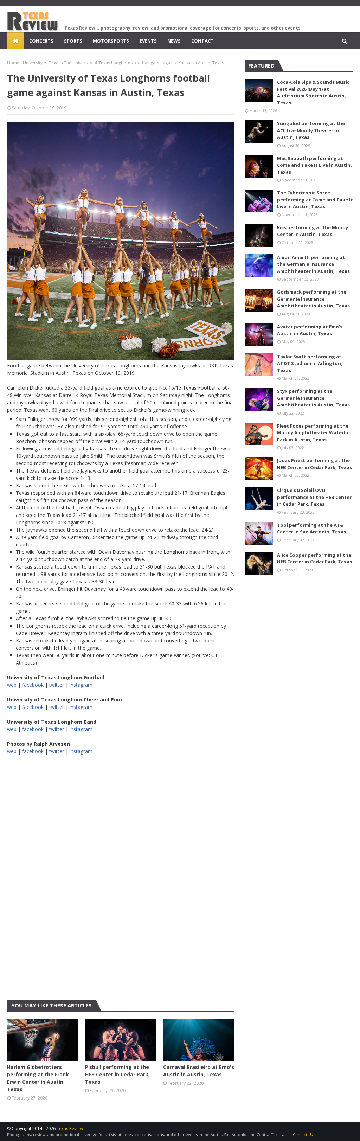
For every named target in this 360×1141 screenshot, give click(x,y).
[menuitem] (15, 40)
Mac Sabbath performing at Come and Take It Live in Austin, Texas (314, 165)
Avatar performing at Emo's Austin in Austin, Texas (309, 330)
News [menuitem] (174, 41)
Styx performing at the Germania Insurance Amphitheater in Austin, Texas (313, 398)
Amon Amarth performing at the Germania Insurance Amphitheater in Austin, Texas (313, 264)
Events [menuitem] (148, 41)
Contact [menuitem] (202, 41)
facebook (33, 684)
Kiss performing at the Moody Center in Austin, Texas (312, 231)
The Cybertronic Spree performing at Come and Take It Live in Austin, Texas (315, 200)
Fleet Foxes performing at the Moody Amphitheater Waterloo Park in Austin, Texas (314, 433)
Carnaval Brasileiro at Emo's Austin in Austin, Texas (198, 1071)
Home (13, 63)
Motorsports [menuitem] (111, 41)
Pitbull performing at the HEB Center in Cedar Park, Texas (117, 1074)
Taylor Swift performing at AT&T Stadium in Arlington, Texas (309, 363)
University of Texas (41, 63)
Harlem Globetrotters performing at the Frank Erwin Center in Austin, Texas (38, 1078)
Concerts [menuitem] (41, 41)
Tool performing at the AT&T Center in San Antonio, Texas (312, 528)
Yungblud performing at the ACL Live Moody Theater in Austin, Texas (311, 130)
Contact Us (303, 1134)
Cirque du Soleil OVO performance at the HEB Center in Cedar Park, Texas (314, 497)
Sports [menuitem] (73, 41)
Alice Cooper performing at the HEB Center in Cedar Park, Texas (314, 558)
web (12, 684)
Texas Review (70, 1129)
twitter (56, 684)
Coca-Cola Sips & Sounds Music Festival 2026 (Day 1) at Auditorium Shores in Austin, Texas (313, 92)
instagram (81, 684)
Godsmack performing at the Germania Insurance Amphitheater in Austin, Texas (313, 299)
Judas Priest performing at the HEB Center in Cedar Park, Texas (314, 463)
